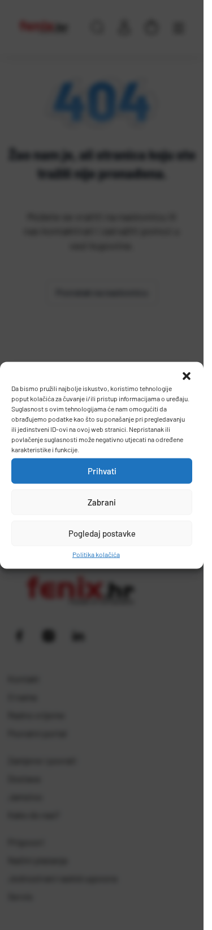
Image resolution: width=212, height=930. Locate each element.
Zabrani (102, 502)
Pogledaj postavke (102, 533)
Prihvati (102, 471)
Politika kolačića (96, 554)
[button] (186, 375)
